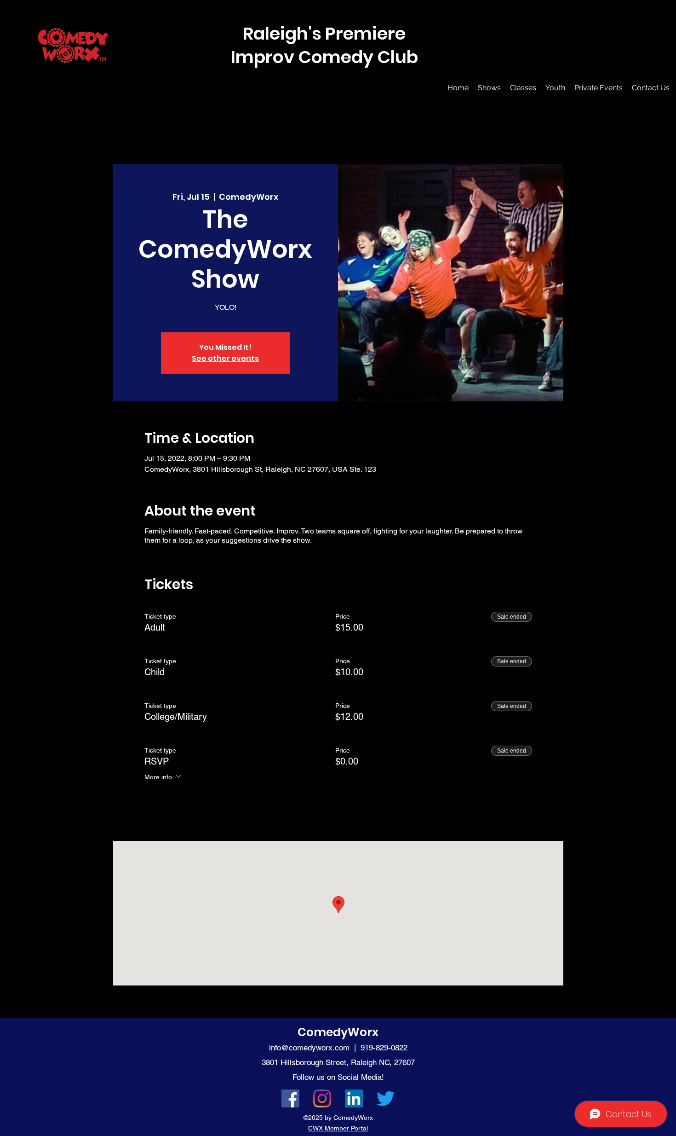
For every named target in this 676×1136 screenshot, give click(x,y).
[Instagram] (322, 1098)
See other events (225, 358)
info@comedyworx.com (309, 1047)
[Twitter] (386, 1098)
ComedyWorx (338, 1032)
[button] (489, 88)
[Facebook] (290, 1098)
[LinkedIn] (354, 1098)
